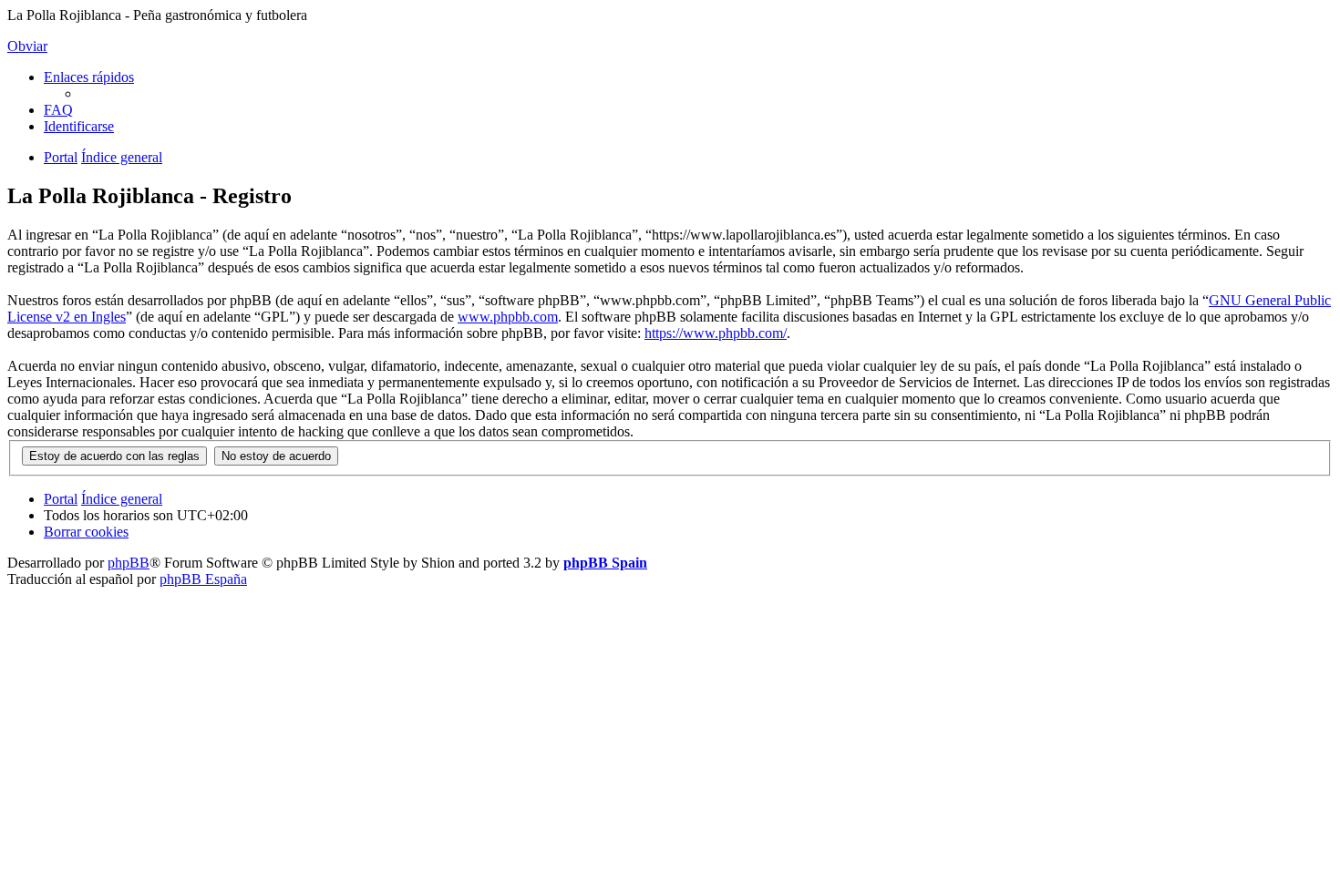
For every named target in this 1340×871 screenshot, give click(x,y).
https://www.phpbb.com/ (715, 333)
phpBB (128, 562)
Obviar (27, 46)
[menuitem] (58, 110)
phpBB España (203, 579)
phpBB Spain (605, 562)
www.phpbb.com (508, 316)
